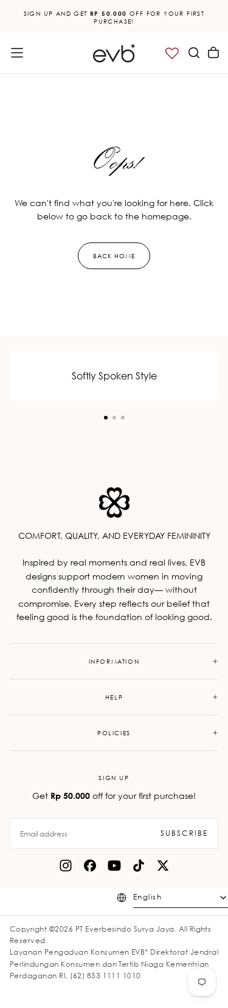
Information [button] (114, 661)
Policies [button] (114, 732)
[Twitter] (163, 865)
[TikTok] (138, 865)
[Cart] (213, 52)
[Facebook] (90, 865)
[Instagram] (65, 865)
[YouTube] (114, 865)
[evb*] (114, 502)
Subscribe (184, 833)
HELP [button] (114, 697)
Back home (114, 255)
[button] (17, 52)
